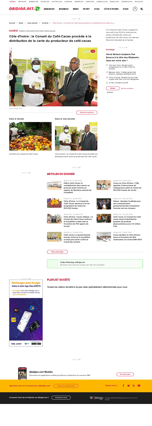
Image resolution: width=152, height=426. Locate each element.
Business (64, 9)
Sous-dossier (32, 23)
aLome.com (68, 1)
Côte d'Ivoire (111, 9)
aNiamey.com (79, 1)
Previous (9, 77)
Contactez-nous (61, 397)
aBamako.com (33, 1)
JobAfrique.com (126, 1)
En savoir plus (125, 374)
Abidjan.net (22, 1)
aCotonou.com (57, 1)
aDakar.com (90, 1)
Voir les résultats (127, 88)
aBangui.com (114, 1)
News (76, 9)
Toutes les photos (87, 112)
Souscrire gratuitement (66, 386)
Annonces (49, 9)
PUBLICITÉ (75, 18)
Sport (86, 9)
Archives (110, 92)
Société (45, 23)
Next (96, 77)
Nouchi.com (139, 1)
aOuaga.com (45, 1)
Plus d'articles (57, 252)
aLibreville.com (102, 1)
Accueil (12, 23)
